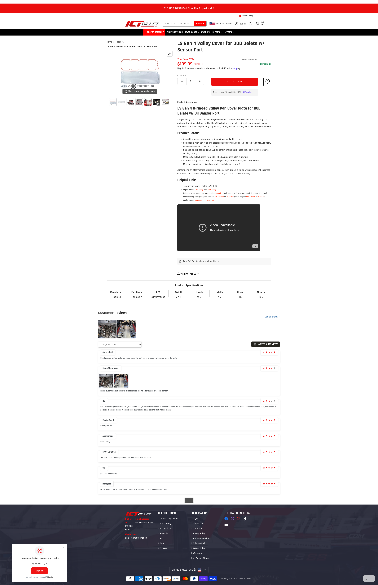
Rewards (163, 533)
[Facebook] (226, 518)
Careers (163, 548)
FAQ (161, 538)
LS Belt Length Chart (169, 518)
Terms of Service (200, 538)
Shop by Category (155, 32)
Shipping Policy (199, 543)
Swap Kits (206, 32)
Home (109, 41)
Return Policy (198, 548)
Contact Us (197, 523)
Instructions (165, 528)
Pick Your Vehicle (175, 32)
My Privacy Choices (201, 558)
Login (195, 518)
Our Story (197, 528)
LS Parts (216, 32)
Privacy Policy (198, 533)
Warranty (197, 553)
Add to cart (234, 81)
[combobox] (178, 23)
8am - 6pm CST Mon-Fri (136, 537)
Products (120, 41)
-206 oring (199, 189)
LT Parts (228, 32)
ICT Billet (248, 578)
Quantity (181, 75)
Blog (161, 543)
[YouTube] (226, 525)
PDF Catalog (165, 523)
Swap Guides (191, 32)
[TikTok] (245, 518)
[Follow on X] (232, 518)
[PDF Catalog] (246, 15)
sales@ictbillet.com (144, 522)
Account (240, 23)
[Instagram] (239, 518)
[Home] (142, 24)
